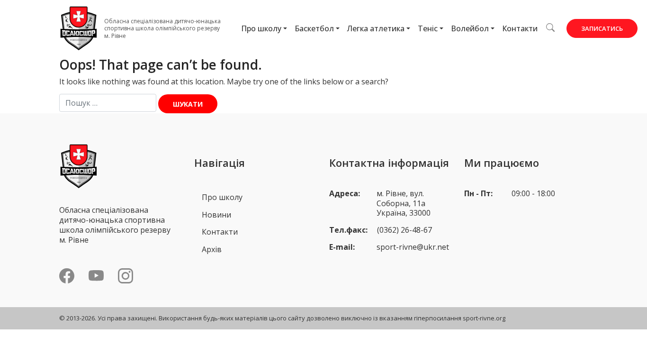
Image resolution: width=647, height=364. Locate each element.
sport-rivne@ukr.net (413, 247)
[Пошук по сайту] (550, 27)
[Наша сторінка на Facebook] (66, 275)
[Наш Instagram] (125, 275)
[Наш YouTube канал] (96, 275)
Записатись (602, 28)
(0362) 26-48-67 (404, 230)
